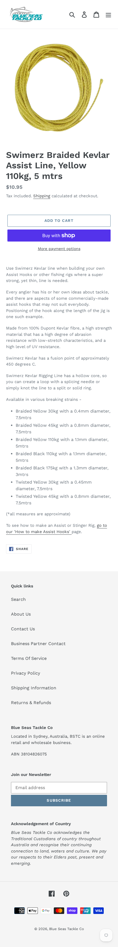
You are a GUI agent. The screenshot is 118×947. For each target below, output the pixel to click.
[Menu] (108, 14)
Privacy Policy (25, 673)
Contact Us (23, 628)
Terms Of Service (29, 658)
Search (18, 599)
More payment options (59, 248)
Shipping (41, 195)
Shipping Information (33, 687)
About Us (21, 614)
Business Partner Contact (38, 643)
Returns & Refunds (31, 702)
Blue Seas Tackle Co (66, 929)
